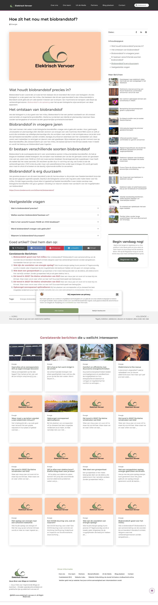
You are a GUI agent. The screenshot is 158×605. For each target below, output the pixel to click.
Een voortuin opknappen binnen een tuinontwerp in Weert (133, 99)
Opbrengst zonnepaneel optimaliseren (32, 287)
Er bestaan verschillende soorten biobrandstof (126, 58)
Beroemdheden (93, 574)
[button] (117, 294)
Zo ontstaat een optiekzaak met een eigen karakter (133, 207)
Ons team (67, 5)
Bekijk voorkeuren (98, 310)
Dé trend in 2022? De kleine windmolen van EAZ (36, 276)
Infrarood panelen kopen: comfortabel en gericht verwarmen (132, 139)
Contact (122, 5)
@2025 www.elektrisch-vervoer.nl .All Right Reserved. (26, 596)
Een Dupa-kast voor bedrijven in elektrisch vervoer (131, 178)
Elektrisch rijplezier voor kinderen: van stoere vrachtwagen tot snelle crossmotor (132, 159)
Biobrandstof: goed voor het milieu (30, 257)
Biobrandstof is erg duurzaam (125, 63)
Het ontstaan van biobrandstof (125, 50)
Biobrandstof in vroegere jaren (125, 53)
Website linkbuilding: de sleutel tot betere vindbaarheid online (111, 577)
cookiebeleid (69, 302)
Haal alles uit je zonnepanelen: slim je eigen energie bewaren (25, 368)
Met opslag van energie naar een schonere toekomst (24, 522)
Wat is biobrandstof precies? (55, 208)
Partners (94, 5)
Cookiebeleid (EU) (65, 577)
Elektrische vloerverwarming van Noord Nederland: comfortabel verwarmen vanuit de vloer (131, 90)
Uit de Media (81, 5)
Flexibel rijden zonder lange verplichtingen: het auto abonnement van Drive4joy (133, 218)
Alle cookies (59, 310)
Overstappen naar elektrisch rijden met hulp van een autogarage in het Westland (133, 81)
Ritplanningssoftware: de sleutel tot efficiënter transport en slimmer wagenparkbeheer (132, 149)
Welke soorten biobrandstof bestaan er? (55, 215)
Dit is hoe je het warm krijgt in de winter (60, 368)
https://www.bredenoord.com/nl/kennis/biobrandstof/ (31, 190)
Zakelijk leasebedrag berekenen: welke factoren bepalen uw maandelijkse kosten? (131, 198)
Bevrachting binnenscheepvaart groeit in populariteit (131, 109)
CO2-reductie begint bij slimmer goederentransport (131, 129)
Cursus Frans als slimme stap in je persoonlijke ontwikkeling (132, 168)
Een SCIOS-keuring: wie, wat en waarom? (61, 522)
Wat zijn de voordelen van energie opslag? (33, 265)
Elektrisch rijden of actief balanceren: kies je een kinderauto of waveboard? (133, 188)
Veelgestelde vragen (120, 67)
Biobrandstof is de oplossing (39, 102)
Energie (14, 24)
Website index (80, 577)
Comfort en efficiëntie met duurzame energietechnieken (96, 368)
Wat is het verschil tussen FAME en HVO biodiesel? (55, 222)
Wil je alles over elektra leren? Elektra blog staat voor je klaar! (61, 470)
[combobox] (141, 5)
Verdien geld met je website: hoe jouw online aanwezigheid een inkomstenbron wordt (90, 580)
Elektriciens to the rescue (129, 367)
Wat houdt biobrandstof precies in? (127, 46)
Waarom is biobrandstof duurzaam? (55, 236)
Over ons (54, 5)
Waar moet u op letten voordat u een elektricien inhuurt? (25, 419)
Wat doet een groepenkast (26, 271)
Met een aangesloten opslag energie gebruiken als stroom (131, 470)
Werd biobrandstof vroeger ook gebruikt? (55, 229)
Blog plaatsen (108, 5)
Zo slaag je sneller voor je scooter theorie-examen (132, 119)
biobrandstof (31, 299)
